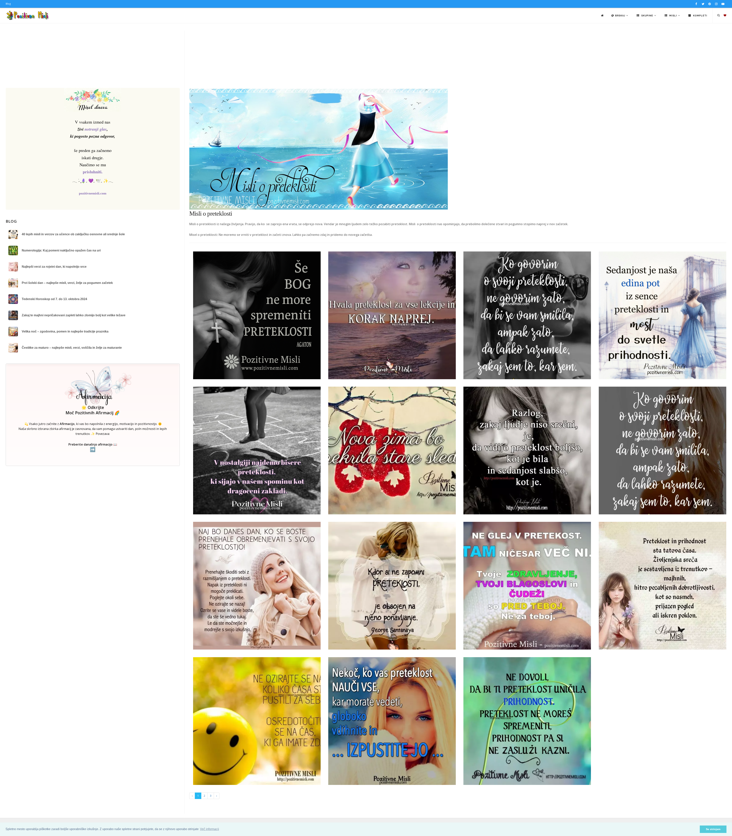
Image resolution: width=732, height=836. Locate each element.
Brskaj (620, 15)
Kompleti (699, 15)
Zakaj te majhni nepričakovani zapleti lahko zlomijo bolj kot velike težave (73, 315)
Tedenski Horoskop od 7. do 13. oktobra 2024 (54, 299)
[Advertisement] (366, 59)
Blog (8, 3)
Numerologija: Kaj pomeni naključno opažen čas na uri (61, 250)
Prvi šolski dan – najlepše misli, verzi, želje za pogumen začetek (67, 282)
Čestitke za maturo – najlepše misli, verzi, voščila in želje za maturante (72, 347)
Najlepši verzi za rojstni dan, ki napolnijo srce (54, 266)
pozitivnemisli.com (92, 193)
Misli (673, 15)
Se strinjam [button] (713, 829)
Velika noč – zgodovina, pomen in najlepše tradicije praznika (65, 331)
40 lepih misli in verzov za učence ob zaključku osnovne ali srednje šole (73, 234)
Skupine (647, 15)
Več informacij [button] (209, 829)
